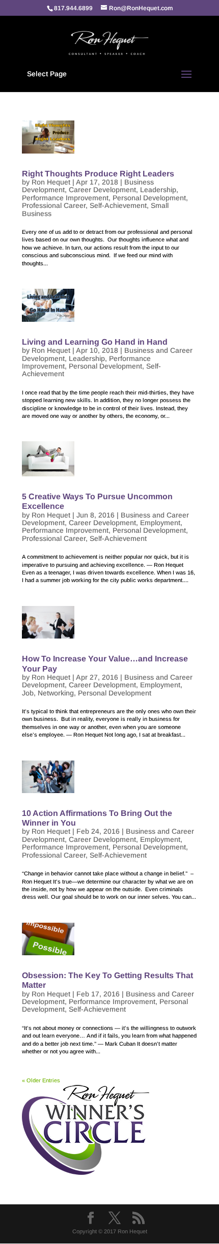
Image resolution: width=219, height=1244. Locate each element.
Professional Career (54, 205)
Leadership (158, 190)
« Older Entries (41, 1080)
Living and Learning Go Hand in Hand (95, 342)
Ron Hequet (51, 182)
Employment (160, 523)
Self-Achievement (118, 205)
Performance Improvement (65, 198)
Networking (56, 693)
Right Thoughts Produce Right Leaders (98, 173)
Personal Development (149, 198)
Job (28, 693)
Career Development (102, 190)
